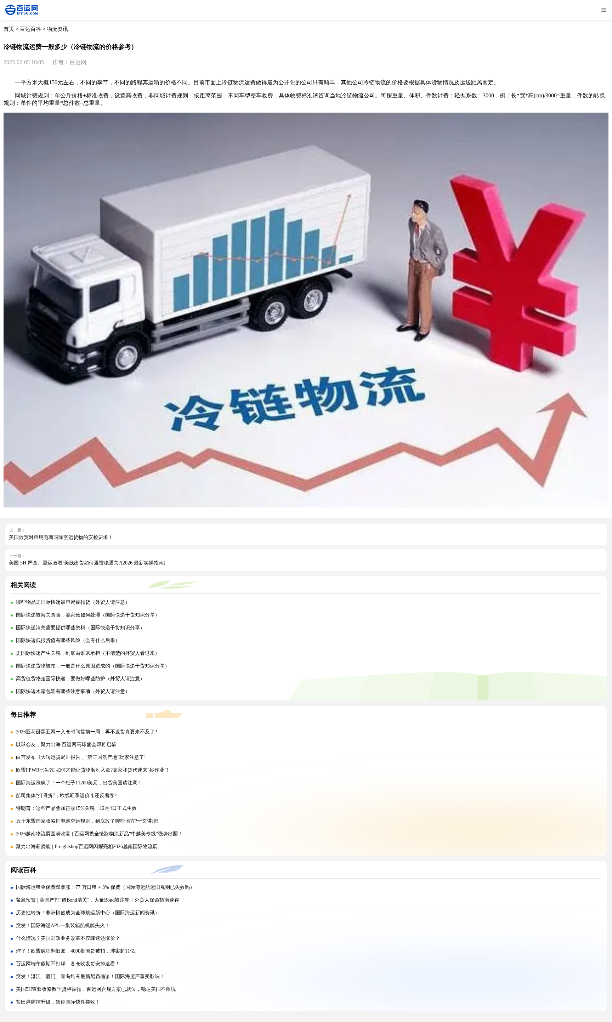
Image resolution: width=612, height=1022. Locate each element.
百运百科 (30, 29)
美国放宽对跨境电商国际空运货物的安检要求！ (61, 537)
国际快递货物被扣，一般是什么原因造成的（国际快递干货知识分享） (93, 666)
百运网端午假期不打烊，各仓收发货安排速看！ (68, 963)
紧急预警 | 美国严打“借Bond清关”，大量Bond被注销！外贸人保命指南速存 (97, 900)
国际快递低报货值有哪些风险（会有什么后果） (68, 640)
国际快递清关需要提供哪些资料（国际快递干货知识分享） (80, 627)
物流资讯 (57, 29)
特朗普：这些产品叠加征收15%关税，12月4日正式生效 (76, 808)
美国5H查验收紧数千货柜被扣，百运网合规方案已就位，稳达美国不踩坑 (96, 989)
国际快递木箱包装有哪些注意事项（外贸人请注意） (73, 691)
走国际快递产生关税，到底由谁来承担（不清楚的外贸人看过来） (88, 653)
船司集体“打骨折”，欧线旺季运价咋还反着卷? (66, 795)
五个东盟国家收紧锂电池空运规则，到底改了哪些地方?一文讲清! (87, 821)
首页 (9, 29)
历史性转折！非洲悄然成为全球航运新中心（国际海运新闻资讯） (88, 912)
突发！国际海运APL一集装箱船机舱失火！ (63, 925)
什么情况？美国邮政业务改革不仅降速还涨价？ (68, 938)
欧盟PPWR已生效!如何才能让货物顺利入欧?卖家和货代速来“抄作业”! (92, 770)
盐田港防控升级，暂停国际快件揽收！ (58, 1002)
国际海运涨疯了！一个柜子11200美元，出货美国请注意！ (79, 782)
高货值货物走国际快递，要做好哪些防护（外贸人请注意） (80, 678)
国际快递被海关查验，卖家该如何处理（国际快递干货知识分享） (88, 615)
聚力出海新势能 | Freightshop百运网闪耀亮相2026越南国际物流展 (87, 846)
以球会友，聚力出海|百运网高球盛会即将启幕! (67, 744)
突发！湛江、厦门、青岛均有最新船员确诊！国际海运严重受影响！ (90, 976)
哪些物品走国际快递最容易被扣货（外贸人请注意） (73, 602)
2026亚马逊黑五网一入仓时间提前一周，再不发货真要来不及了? (86, 731)
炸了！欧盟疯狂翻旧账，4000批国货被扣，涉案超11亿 (75, 951)
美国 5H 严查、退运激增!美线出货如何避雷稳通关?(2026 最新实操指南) (87, 563)
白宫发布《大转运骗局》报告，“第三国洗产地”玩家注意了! (81, 757)
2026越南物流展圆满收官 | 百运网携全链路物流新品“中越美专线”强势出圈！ (99, 833)
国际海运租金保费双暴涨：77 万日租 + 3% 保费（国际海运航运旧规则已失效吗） (105, 887)
